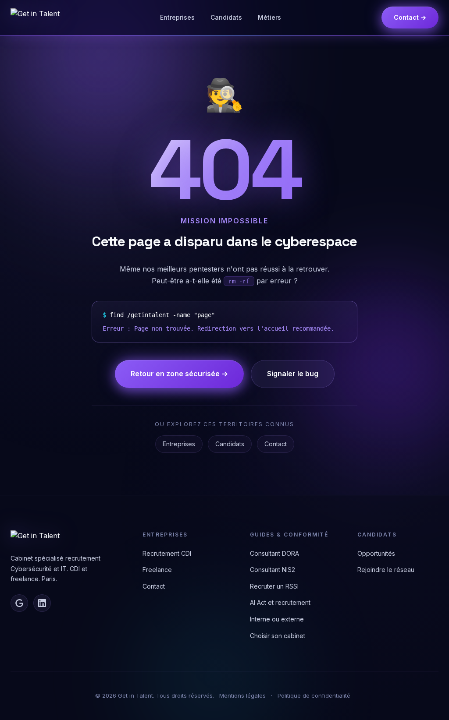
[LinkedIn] (42, 603)
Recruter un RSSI (274, 586)
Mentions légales (242, 695)
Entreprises (177, 17)
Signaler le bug (292, 373)
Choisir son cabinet (277, 635)
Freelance (157, 569)
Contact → (410, 17)
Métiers (269, 17)
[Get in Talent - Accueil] (35, 17)
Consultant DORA (274, 553)
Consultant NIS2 (272, 569)
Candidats (226, 17)
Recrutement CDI (167, 553)
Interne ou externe (277, 619)
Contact (275, 444)
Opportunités (376, 553)
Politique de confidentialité (314, 695)
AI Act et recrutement (280, 602)
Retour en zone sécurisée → (179, 373)
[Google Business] (19, 603)
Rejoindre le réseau (385, 569)
